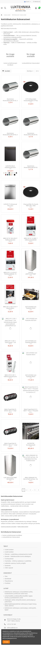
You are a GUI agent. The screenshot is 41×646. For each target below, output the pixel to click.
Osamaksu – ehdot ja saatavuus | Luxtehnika (18, 561)
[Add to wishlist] (7, 97)
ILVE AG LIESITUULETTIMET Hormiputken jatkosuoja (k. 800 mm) (31, 273)
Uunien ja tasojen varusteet (9, 526)
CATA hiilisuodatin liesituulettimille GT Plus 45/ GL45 (31, 99)
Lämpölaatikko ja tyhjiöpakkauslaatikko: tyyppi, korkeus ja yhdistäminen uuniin (19, 597)
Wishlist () (37, 1)
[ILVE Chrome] (14, 173)
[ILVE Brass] (4, 173)
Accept (6, 642)
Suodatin (7, 71)
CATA (31, 102)
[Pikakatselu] (12, 97)
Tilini (6, 576)
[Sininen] (7, 174)
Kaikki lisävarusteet (22, 526)
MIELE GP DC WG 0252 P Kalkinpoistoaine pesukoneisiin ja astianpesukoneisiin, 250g (10, 239)
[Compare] (10, 97)
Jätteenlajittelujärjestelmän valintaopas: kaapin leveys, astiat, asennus (21, 605)
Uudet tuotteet (9, 549)
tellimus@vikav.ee (12, 628)
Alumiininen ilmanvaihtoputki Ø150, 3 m (10, 134)
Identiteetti (8, 579)
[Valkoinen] (7, 173)
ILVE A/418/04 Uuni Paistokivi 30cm (30, 307)
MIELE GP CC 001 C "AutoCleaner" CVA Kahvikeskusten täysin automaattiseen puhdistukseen (10, 341)
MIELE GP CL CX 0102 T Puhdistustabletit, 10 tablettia (10, 273)
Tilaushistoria (9, 581)
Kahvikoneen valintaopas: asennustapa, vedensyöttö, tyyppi (20, 609)
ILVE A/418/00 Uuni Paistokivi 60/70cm (30, 341)
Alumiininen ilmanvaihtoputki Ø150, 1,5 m (31, 166)
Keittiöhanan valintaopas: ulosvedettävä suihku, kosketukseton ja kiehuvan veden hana (19, 592)
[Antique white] (11, 173)
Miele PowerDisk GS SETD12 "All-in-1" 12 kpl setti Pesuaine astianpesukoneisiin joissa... (10, 444)
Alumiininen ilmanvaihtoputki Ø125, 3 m (10, 99)
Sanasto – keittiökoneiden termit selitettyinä (18, 556)
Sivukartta (8, 565)
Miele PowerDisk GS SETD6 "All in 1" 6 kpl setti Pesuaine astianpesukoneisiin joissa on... (10, 410)
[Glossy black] (9, 173)
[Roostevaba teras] (5, 173)
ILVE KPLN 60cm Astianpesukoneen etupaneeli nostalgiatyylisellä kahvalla (10, 166)
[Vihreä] (9, 174)
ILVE (10, 169)
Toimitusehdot (9, 559)
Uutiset (5, 588)
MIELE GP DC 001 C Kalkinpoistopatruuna (10, 375)
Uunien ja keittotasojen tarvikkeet (10, 64)
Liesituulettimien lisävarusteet (31, 63)
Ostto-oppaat (9, 568)
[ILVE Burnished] (12, 173)
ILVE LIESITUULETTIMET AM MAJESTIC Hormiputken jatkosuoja (10, 478)
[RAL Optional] (11, 174)
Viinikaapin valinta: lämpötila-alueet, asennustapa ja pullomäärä (20, 601)
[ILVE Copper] (12, 174)
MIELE (10, 241)
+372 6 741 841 (11, 624)
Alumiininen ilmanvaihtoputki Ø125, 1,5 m (31, 134)
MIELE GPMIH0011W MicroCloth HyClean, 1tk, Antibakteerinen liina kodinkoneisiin (30, 478)
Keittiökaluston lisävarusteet (11, 532)
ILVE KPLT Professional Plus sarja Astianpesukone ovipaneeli (10, 205)
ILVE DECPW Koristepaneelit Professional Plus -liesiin (31, 444)
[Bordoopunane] (5, 174)
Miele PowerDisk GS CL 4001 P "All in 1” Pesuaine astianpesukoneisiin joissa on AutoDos (30, 410)
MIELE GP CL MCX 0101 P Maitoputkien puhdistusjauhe (10, 307)
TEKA (31, 207)
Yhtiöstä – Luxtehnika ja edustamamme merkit (18, 554)
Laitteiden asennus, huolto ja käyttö (15, 563)
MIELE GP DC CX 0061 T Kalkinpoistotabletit (31, 239)
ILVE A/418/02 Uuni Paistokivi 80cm (30, 375)
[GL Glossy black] (14, 174)
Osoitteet (7, 583)
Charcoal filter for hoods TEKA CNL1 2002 (30, 205)
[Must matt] (16, 173)
